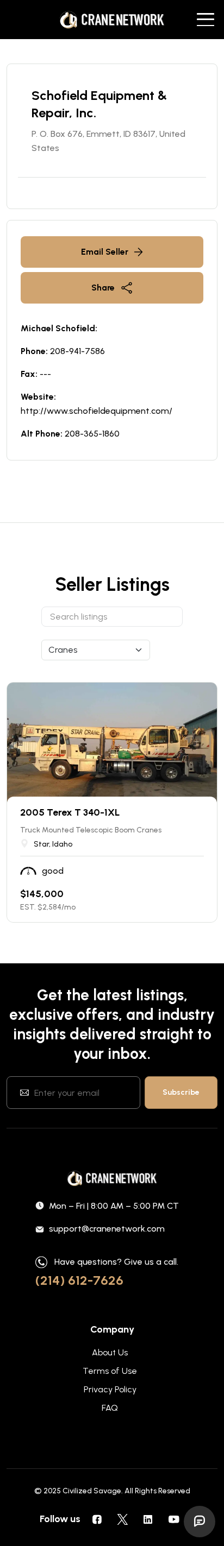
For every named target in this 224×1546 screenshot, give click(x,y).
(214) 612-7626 (79, 1280)
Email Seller (104, 252)
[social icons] (97, 1519)
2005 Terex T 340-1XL (70, 812)
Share (103, 287)
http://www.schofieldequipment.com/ (96, 411)
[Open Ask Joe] (199, 1521)
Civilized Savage (92, 1490)
